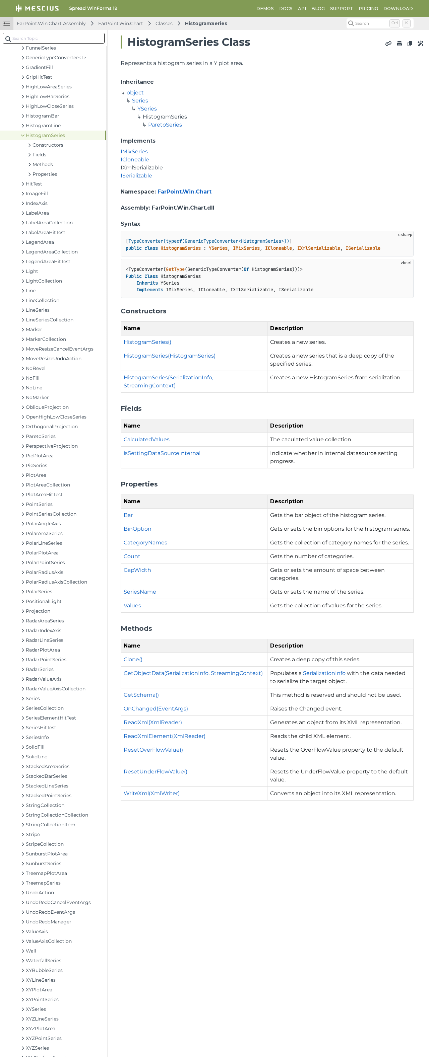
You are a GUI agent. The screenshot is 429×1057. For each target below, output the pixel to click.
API (302, 8)
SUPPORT (341, 8)
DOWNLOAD (398, 8)
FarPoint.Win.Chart (120, 23)
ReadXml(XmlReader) (153, 722)
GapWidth (137, 570)
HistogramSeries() (147, 342)
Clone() (133, 659)
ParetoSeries (165, 125)
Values (132, 605)
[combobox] (54, 38)
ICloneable (135, 159)
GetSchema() (141, 695)
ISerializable (136, 175)
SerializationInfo (324, 673)
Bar (128, 515)
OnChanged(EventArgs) (156, 708)
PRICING (368, 8)
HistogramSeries (206, 23)
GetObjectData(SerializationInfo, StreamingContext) (193, 673)
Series (140, 100)
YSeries (147, 108)
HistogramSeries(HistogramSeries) (170, 356)
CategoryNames (145, 542)
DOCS (286, 8)
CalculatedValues (147, 439)
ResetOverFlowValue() (153, 750)
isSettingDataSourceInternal (162, 453)
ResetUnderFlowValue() (155, 771)
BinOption (137, 529)
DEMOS (265, 8)
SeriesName (140, 592)
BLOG (318, 8)
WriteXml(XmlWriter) (152, 793)
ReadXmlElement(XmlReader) (164, 736)
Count (132, 556)
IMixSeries (134, 151)
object (135, 92)
